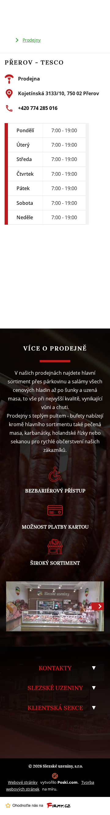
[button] (98, 606)
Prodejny (32, 40)
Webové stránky (23, 782)
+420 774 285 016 (37, 108)
